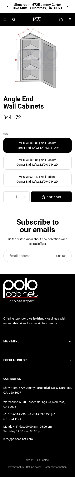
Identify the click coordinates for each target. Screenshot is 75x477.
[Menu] (5, 19)
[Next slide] (67, 6)
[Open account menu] (70, 19)
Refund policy (33, 467)
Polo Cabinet (42, 460)
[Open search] (13, 19)
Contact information (55, 467)
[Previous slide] (7, 6)
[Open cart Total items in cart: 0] (60, 19)
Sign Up (61, 255)
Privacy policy (16, 467)
